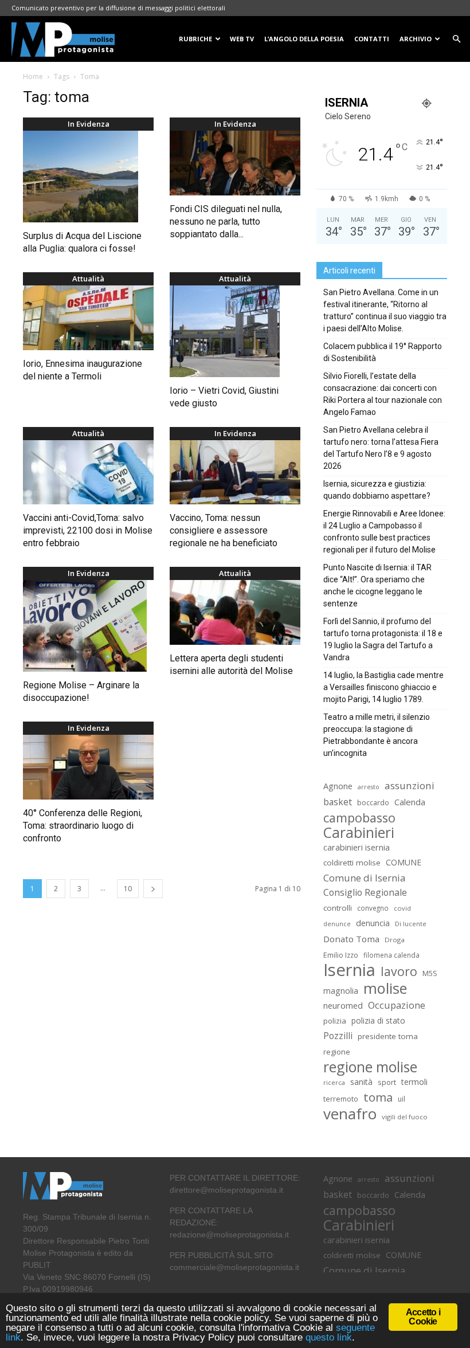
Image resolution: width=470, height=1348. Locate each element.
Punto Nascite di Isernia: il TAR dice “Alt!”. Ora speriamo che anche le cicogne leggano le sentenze (377, 585)
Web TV (242, 38)
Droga (395, 939)
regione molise (370, 1067)
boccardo (373, 803)
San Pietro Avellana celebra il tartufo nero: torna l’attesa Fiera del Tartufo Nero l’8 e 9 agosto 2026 (380, 448)
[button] (456, 39)
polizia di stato (378, 1020)
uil (401, 1099)
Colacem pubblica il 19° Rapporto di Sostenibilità (382, 352)
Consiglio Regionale (365, 893)
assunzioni (409, 785)
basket (337, 802)
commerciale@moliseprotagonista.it (234, 1267)
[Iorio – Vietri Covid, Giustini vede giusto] (235, 331)
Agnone (337, 785)
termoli (414, 1081)
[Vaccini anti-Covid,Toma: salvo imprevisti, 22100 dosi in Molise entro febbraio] (88, 472)
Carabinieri (358, 832)
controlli (337, 908)
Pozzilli (337, 1036)
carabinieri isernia (356, 847)
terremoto (340, 1099)
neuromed (343, 1005)
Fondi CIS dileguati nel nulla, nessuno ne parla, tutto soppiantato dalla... (226, 221)
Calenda (409, 802)
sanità (361, 1081)
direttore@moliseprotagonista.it (226, 1189)
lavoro (399, 971)
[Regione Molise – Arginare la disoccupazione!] (88, 626)
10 (128, 889)
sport (387, 1082)
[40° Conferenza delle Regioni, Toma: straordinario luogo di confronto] (88, 767)
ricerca (334, 1082)
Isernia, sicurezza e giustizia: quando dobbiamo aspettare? (376, 489)
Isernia (349, 970)
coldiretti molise (352, 862)
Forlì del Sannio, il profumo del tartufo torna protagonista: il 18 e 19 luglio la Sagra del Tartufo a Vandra (382, 639)
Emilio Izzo (340, 955)
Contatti (371, 38)
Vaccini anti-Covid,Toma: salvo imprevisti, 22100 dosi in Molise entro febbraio (87, 530)
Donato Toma (351, 939)
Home (33, 76)
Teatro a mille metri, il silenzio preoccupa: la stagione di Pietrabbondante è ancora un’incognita (376, 735)
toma (378, 1097)
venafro (350, 1114)
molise (385, 988)
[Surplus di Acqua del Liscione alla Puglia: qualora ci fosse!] (88, 176)
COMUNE (403, 862)
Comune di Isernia (364, 878)
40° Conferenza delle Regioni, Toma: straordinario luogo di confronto (82, 826)
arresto (368, 787)
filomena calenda (391, 954)
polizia (334, 1021)
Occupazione (396, 1006)
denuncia (373, 923)
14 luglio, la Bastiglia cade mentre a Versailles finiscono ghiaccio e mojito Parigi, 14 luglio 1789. (383, 687)
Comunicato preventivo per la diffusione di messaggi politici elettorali (118, 7)
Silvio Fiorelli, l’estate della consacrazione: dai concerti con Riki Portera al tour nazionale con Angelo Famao (382, 394)
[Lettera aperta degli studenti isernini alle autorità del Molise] (235, 612)
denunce (337, 924)
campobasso (359, 818)
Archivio (415, 38)
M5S (429, 973)
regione (336, 1052)
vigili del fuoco (405, 1116)
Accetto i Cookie (423, 1316)
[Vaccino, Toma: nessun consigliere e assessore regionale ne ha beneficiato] (235, 472)
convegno (373, 907)
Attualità (88, 278)
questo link (327, 1337)
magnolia (340, 990)
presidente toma (388, 1036)
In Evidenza (88, 124)
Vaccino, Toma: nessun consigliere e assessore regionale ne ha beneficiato (223, 530)
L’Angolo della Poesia (304, 38)
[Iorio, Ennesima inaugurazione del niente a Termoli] (88, 317)
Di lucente (410, 923)
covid (402, 908)
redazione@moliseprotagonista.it (229, 1234)
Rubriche (195, 38)
